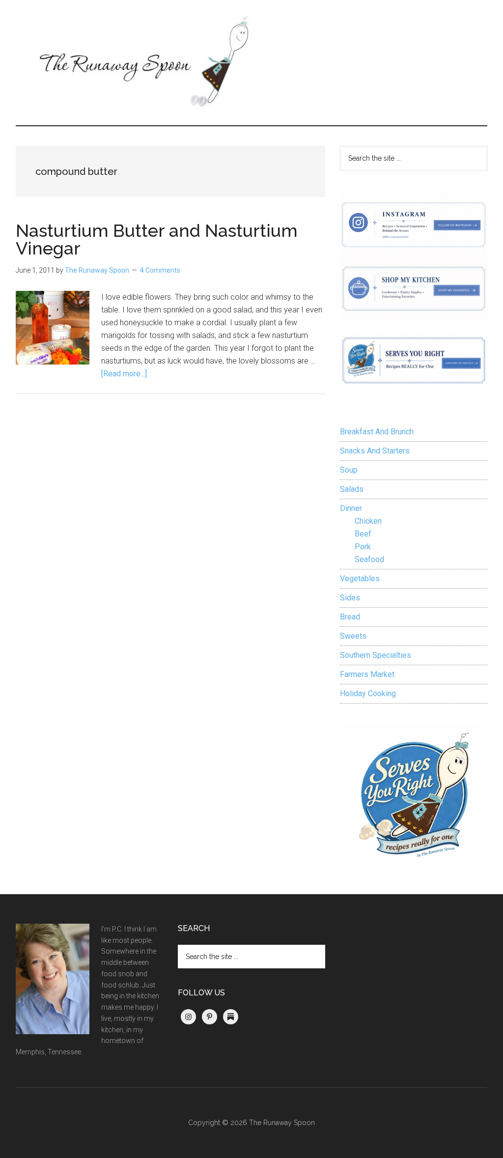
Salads (351, 489)
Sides (350, 597)
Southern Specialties (375, 655)
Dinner (351, 508)
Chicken (368, 521)
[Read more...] (124, 373)
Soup (349, 470)
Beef (363, 533)
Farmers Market (367, 674)
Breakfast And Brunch (377, 431)
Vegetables (360, 578)
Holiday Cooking (368, 693)
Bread (350, 616)
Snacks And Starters (375, 450)
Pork (363, 546)
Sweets (353, 636)
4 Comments (160, 270)
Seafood (369, 559)
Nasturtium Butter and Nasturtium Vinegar (157, 239)
